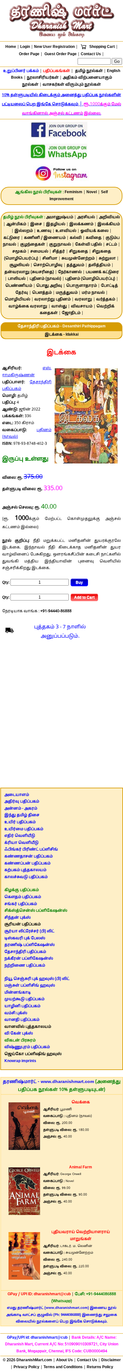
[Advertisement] (61, 715)
